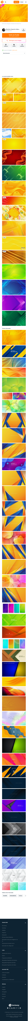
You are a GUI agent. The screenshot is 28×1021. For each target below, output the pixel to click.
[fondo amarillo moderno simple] (13, 128)
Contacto (4, 999)
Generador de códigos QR (7, 970)
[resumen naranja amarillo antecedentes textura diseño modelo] (13, 728)
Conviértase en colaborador (8, 1004)
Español (4, 1013)
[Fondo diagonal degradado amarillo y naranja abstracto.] (7, 97)
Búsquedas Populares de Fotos (8, 987)
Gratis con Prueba (14, 35)
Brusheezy (4, 950)
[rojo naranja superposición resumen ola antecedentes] (13, 715)
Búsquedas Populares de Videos (9, 989)
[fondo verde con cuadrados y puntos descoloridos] (13, 190)
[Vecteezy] (2, 2)
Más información (6, 52)
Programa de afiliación (7, 982)
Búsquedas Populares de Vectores (9, 984)
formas (20, 920)
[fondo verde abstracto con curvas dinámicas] (13, 288)
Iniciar (22, 2)
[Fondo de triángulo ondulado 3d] (13, 354)
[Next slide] (23, 920)
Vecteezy (4, 952)
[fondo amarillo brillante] (8, 105)
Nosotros (4, 1001)
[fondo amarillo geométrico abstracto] (13, 84)
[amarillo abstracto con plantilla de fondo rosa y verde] (13, 230)
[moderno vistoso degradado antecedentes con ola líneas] (13, 632)
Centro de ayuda (5, 997)
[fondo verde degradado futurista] (13, 335)
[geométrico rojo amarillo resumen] (7, 413)
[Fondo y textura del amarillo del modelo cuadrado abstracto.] (13, 160)
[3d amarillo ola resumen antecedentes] (13, 706)
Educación (4, 959)
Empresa (4, 957)
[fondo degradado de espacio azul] (13, 304)
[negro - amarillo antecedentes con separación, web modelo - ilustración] (13, 770)
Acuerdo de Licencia (6, 977)
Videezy (3, 954)
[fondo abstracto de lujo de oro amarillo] (13, 245)
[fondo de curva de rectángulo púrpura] (13, 319)
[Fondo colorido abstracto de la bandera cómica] (13, 218)
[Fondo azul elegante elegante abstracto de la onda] (6, 140)
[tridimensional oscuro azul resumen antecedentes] (13, 807)
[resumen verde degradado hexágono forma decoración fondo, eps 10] (13, 402)
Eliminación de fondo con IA (8, 967)
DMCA (3, 980)
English (3, 1011)
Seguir (23, 30)
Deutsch (4, 1018)
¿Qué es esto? (14, 50)
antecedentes (13, 920)
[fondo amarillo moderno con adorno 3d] (13, 205)
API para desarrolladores (7, 961)
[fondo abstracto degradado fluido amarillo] (9, 150)
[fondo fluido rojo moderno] (13, 174)
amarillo (5, 920)
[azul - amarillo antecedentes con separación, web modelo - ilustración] (13, 693)
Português (4, 1016)
